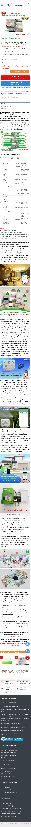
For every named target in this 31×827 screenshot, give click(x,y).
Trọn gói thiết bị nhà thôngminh (21, 87)
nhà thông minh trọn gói (13, 93)
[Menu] (2, 5)
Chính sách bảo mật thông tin (10, 806)
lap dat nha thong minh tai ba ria (13, 90)
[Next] (29, 665)
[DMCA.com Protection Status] (18, 739)
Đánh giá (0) (5, 108)
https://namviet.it (6, 787)
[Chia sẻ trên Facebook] (5, 98)
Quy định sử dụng (6, 803)
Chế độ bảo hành (6, 106)
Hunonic (9, 87)
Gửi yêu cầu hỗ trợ (6, 758)
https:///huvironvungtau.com (9, 792)
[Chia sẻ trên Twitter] (8, 98)
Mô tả (3, 103)
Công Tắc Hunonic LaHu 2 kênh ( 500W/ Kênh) (22, 672)
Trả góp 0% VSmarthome (8, 752)
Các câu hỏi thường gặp (8, 755)
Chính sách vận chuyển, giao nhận (11, 811)
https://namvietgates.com (9, 795)
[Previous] (1, 665)
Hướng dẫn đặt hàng (7, 760)
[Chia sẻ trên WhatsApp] (2, 98)
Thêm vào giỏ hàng (19, 71)
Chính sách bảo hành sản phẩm (10, 813)
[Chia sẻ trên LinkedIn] (17, 98)
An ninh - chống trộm (7, 776)
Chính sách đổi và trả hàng (9, 816)
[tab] (15, 103)
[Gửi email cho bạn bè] (11, 98)
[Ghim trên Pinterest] (14, 98)
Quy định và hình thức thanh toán (11, 808)
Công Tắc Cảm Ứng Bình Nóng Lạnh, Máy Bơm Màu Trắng (7, 672)
